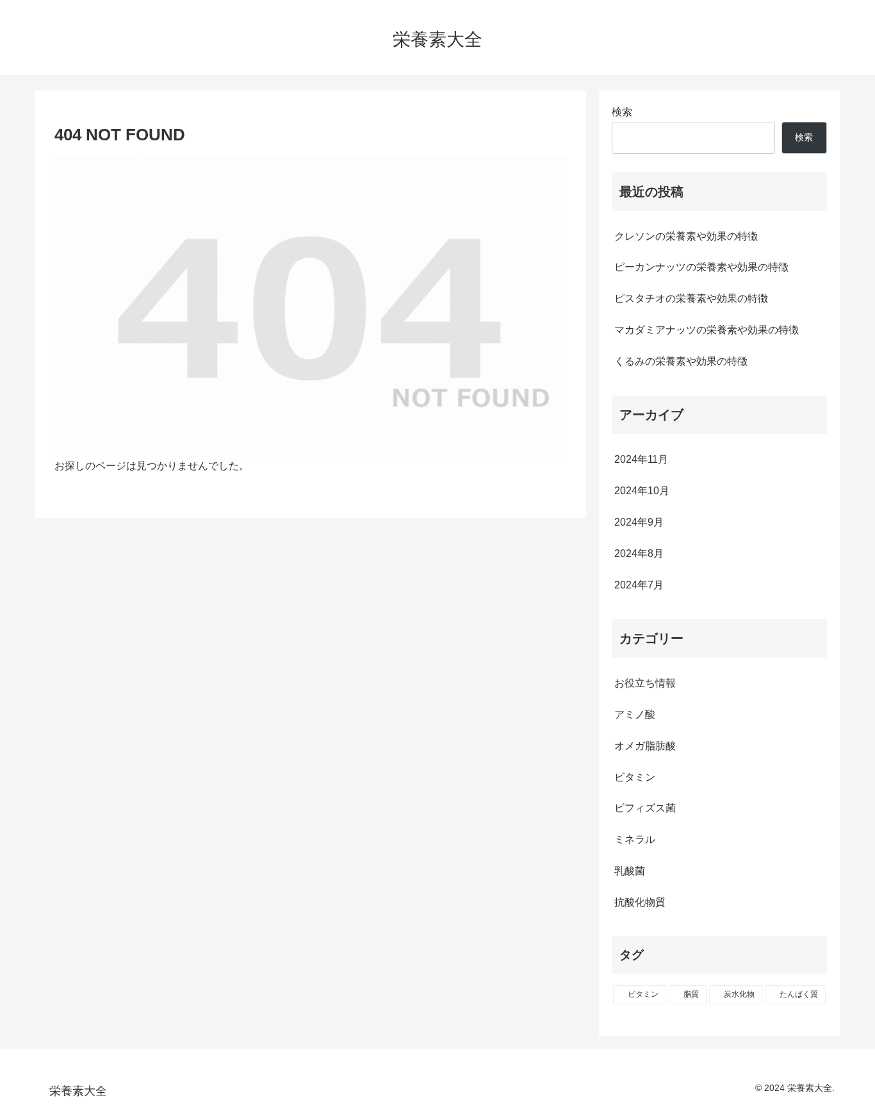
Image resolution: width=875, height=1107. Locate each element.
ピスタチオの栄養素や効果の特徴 (691, 298)
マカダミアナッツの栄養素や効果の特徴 (706, 329)
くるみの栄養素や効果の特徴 (681, 361)
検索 (622, 111)
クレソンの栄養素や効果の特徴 (686, 236)
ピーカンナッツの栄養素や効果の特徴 (701, 267)
